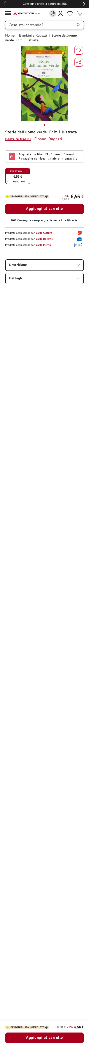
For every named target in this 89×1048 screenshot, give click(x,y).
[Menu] (9, 14)
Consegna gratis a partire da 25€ (45, 4)
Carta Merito (43, 245)
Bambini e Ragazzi (33, 35)
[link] (52, 13)
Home (10, 35)
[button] (78, 62)
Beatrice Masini (18, 139)
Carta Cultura (44, 233)
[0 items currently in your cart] (79, 13)
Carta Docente (44, 239)
